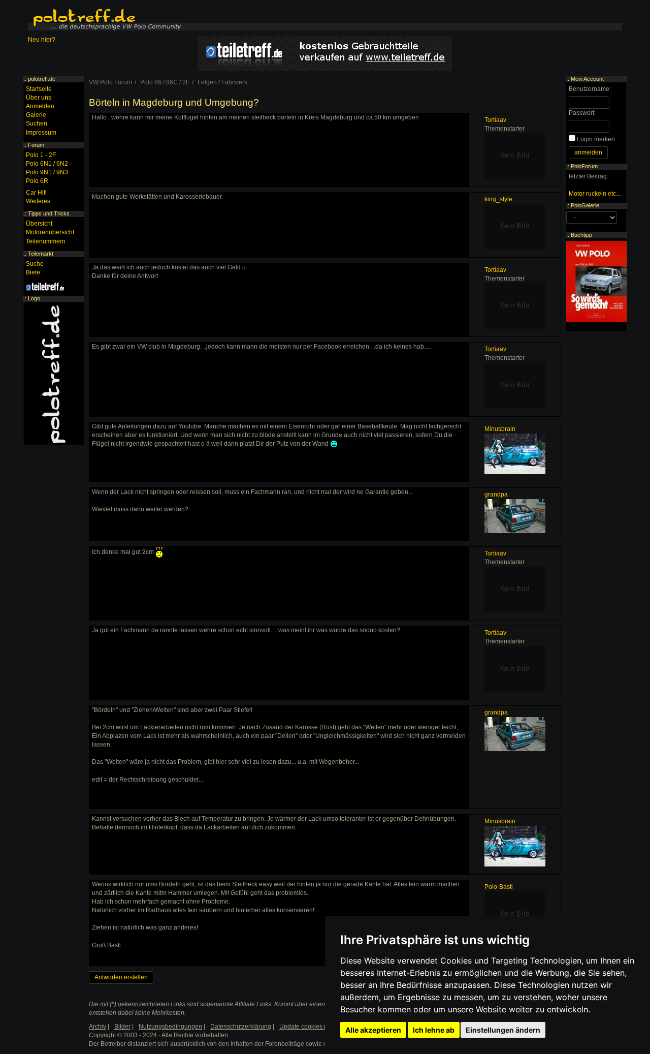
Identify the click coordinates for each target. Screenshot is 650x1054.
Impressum (41, 132)
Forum (36, 145)
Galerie (36, 114)
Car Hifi (36, 192)
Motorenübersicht (50, 232)
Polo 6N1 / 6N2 (47, 163)
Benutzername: (590, 88)
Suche (35, 263)
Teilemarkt (40, 254)
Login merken (596, 139)
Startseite (39, 88)
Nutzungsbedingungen (170, 1026)
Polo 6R (37, 180)
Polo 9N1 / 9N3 (47, 172)
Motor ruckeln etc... (595, 193)
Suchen (36, 123)
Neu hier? (41, 39)
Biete (33, 272)
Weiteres (38, 201)
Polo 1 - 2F (41, 155)
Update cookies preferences (318, 1026)
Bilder (122, 1026)
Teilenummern (46, 241)
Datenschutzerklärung (240, 1026)
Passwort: (582, 112)
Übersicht (39, 223)
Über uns (38, 97)
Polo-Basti (498, 886)
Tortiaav (495, 119)
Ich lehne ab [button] (433, 1030)
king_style (498, 199)
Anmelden (40, 106)
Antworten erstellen (121, 977)
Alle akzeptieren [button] (373, 1030)
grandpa (496, 494)
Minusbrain (499, 428)
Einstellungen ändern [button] (503, 1030)
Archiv (97, 1026)
